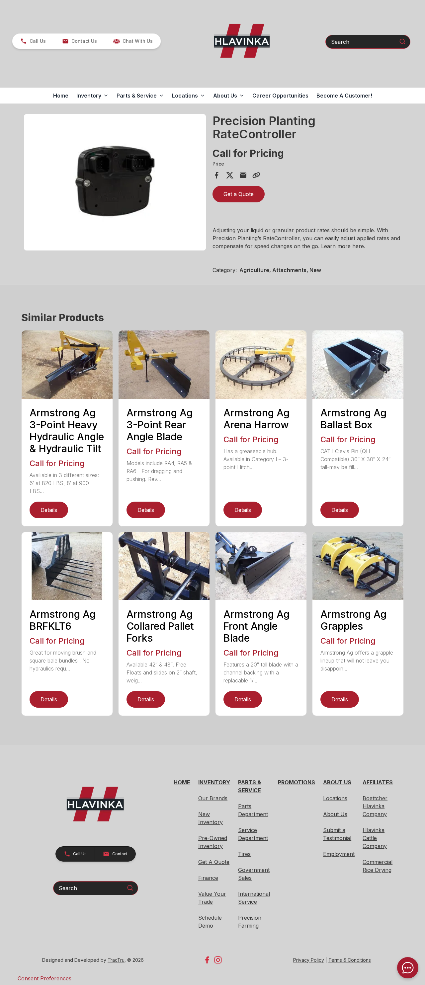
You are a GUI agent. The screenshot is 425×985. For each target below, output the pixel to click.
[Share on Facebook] (216, 175)
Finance (208, 878)
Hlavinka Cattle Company (375, 838)
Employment (339, 854)
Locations (335, 798)
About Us (335, 814)
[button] (33, 41)
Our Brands (212, 798)
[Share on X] (230, 175)
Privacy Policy (308, 960)
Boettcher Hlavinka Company (375, 806)
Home (60, 95)
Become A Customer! (344, 95)
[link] (133, 41)
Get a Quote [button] (238, 194)
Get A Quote (213, 862)
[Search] (402, 41)
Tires (244, 854)
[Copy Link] (256, 175)
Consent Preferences (44, 978)
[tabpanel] (115, 183)
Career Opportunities (280, 95)
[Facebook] (207, 960)
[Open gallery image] (115, 182)
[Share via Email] (243, 175)
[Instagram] (218, 960)
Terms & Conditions (349, 960)
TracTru (116, 960)
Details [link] (49, 510)
